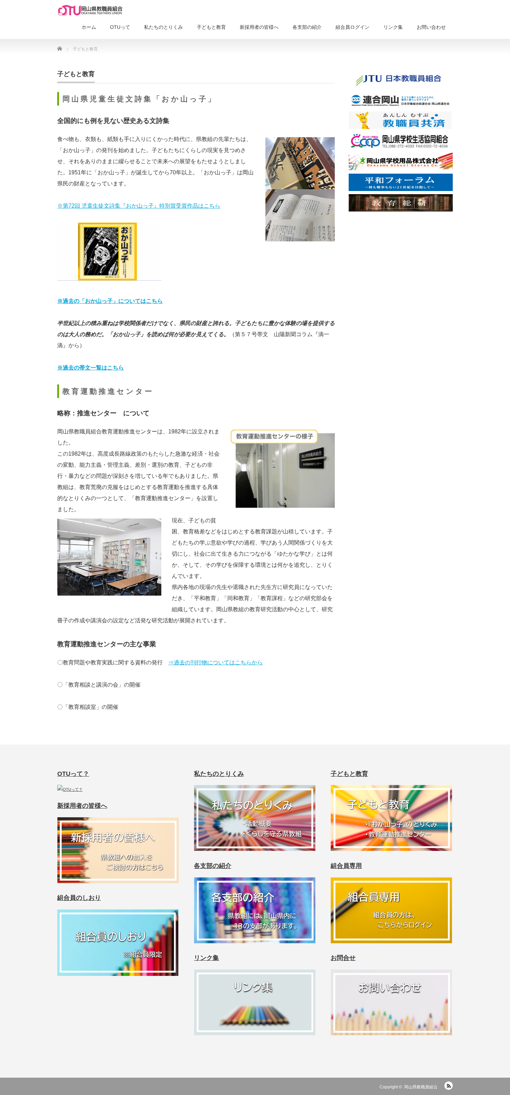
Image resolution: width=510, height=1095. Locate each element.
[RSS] (448, 1085)
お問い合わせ (431, 27)
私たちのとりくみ (163, 27)
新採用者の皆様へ (259, 27)
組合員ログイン (352, 27)
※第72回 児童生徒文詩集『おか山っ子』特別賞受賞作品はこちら (138, 206)
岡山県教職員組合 (420, 1087)
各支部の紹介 (307, 27)
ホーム (89, 27)
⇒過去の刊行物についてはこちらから (215, 662)
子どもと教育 (211, 27)
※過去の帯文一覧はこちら (90, 368)
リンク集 (393, 27)
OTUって (120, 27)
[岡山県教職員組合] (90, 10)
